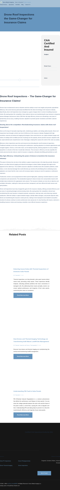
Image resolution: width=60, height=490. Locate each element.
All (14, 275)
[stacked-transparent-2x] (11, 430)
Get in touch (27, 2)
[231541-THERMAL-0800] (31, 359)
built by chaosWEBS (12, 483)
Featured (17, 275)
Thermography (33, 345)
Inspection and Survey (25, 345)
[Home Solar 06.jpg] (31, 242)
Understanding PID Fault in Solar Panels (27, 391)
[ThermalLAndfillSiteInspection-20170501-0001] (31, 298)
